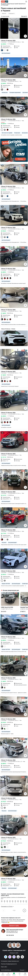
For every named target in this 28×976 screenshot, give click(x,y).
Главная (2, 974)
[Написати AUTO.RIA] (18, 956)
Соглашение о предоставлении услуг (10, 961)
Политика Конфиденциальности (9, 964)
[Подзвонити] (22, 956)
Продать (14, 974)
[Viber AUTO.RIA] (14, 956)
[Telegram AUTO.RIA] (5, 956)
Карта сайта (4, 966)
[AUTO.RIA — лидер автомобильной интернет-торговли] (4, 2)
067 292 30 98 (10, 935)
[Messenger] (9, 956)
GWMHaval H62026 (7, 607)
